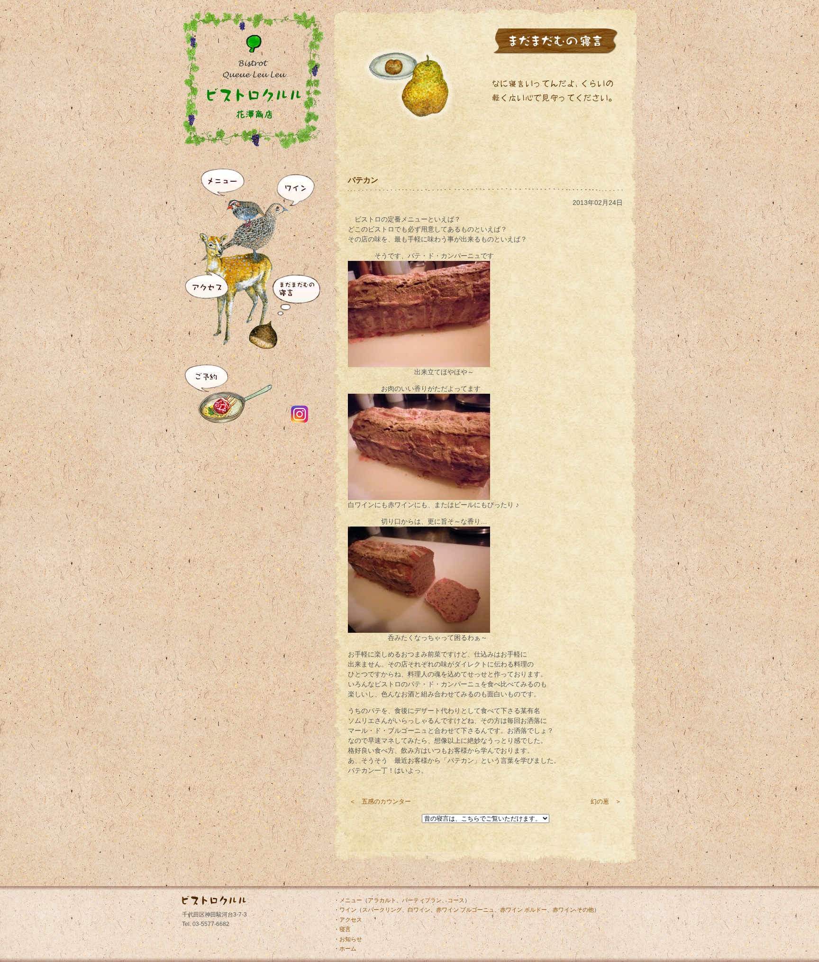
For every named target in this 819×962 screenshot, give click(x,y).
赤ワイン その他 (573, 909)
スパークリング (382, 909)
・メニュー (348, 900)
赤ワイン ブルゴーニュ (465, 909)
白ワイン (419, 909)
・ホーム (345, 948)
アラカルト (382, 900)
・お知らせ (348, 939)
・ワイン (345, 909)
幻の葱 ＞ (606, 801)
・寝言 (342, 929)
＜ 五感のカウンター (380, 801)
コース (455, 900)
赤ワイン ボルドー (523, 909)
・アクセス (348, 919)
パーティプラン (422, 900)
